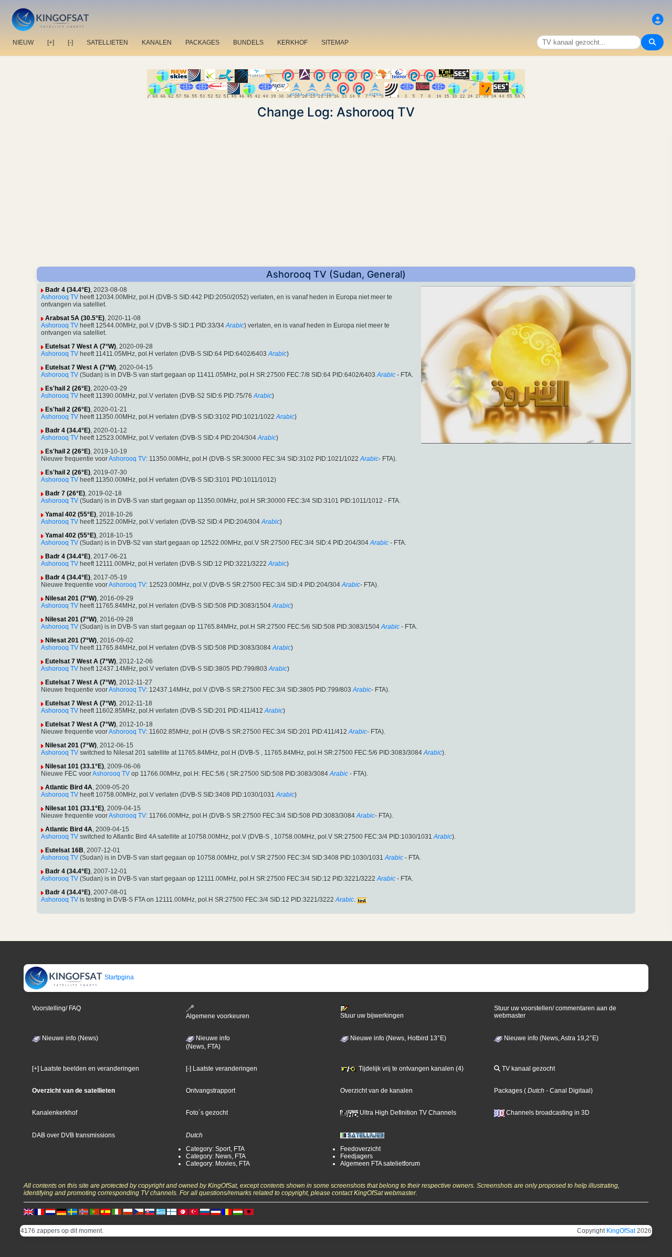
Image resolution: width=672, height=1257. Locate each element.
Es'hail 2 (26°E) (67, 388)
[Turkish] (193, 1211)
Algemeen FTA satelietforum (380, 1163)
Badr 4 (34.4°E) (67, 289)
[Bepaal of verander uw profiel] (658, 19)
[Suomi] (171, 1211)
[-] (70, 42)
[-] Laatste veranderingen (221, 1068)
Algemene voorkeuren (217, 1016)
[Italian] (116, 1211)
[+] (50, 42)
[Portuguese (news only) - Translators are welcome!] (94, 1211)
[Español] (105, 1211)
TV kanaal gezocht (527, 1068)
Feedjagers (356, 1156)
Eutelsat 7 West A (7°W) (80, 346)
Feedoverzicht (360, 1149)
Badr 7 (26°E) (65, 493)
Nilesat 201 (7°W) (71, 598)
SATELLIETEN (107, 42)
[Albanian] (249, 1211)
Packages (508, 1090)
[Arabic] (182, 1211)
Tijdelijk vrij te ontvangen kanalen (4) (410, 1068)
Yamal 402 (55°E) (70, 514)
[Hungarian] (238, 1211)
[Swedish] (72, 1211)
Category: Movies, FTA (218, 1163)
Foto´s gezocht (207, 1112)
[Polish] (127, 1211)
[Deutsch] (61, 1211)
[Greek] (160, 1211)
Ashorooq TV (59, 297)
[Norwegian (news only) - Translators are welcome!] (83, 1211)
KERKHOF (292, 42)
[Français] (39, 1211)
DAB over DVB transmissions (73, 1135)
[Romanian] (227, 1211)
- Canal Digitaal (567, 1090)
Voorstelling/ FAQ (56, 1008)
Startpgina (118, 977)
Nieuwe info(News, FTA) (208, 1042)
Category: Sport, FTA (215, 1149)
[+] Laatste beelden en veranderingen (85, 1068)
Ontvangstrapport (210, 1090)
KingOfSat (620, 1230)
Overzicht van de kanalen (376, 1090)
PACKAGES (202, 42)
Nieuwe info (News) (69, 1038)
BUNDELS (248, 42)
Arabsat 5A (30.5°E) (74, 318)
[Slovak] (149, 1211)
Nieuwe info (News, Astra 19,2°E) (550, 1038)
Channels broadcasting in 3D (547, 1112)
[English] (28, 1211)
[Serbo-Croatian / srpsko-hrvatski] (215, 1211)
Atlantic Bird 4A (68, 787)
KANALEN (157, 42)
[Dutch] (50, 1211)
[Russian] (204, 1211)
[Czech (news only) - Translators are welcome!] (138, 1211)
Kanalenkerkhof (54, 1112)
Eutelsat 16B (64, 850)
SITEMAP (335, 42)
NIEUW (23, 42)
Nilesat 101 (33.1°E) (74, 766)
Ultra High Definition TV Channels (407, 1112)
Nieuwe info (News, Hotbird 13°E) (397, 1038)
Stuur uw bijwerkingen (372, 1015)
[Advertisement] (336, 193)
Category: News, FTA (216, 1156)
